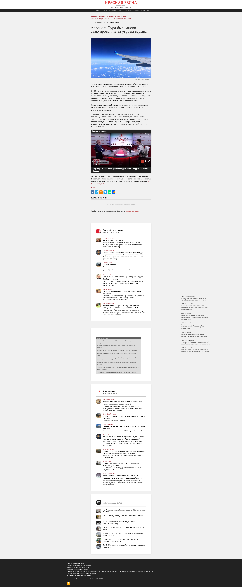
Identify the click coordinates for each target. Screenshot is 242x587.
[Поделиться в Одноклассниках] (101, 192)
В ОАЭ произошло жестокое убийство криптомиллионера (119, 522)
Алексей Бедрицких (109, 414)
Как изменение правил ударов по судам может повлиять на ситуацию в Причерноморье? (123, 438)
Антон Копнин (108, 461)
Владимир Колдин (109, 275)
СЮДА (91, 579)
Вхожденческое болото (113, 240)
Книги (143, 11)
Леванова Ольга (108, 449)
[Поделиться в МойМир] (113, 192)
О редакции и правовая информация (79, 575)
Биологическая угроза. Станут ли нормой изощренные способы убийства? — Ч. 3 (121, 306)
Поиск (149, 11)
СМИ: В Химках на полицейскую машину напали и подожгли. (124, 546)
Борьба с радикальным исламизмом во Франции (111, 18)
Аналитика (112, 11)
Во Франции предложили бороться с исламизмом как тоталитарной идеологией (194, 326)
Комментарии (129, 11)
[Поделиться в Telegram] (96, 192)
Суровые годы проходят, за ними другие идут (123, 252)
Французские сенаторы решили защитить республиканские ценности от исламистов (194, 307)
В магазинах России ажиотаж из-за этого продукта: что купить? (120, 540)
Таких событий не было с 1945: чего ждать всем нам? (123, 528)
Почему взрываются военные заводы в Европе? (124, 451)
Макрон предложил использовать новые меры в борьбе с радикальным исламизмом (194, 317)
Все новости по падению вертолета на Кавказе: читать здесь (123, 534)
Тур (94, 188)
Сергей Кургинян (108, 238)
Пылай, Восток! (109, 265)
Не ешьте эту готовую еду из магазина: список (123, 516)
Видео (105, 11)
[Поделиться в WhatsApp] (109, 192)
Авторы (120, 11)
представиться (132, 211)
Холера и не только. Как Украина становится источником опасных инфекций (122, 402)
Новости (98, 11)
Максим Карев (107, 263)
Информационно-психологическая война (109, 16)
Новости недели (108, 251)
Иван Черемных (108, 424)
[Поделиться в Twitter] (105, 192)
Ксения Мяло (107, 289)
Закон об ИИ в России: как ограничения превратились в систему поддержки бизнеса (122, 476)
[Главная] (121, 4)
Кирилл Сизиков (108, 435)
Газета (137, 11)
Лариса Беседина (108, 303)
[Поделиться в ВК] (92, 192)
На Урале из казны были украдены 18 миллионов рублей (124, 511)
